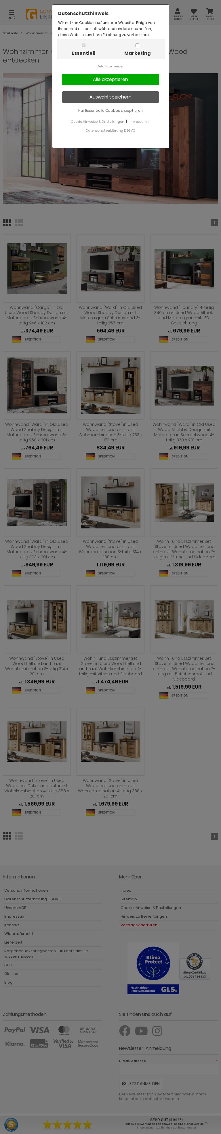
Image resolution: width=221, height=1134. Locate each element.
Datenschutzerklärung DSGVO (110, 130)
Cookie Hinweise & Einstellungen (97, 121)
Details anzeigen (111, 66)
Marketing (137, 53)
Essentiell (84, 53)
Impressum (138, 121)
